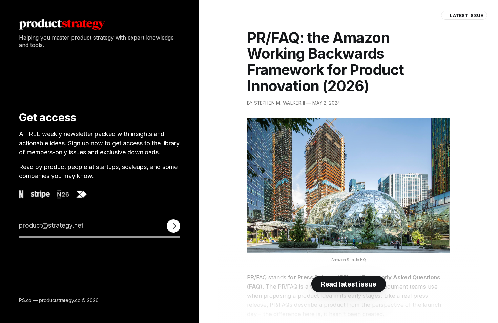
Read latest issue (348, 284)
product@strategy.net (51, 225)
